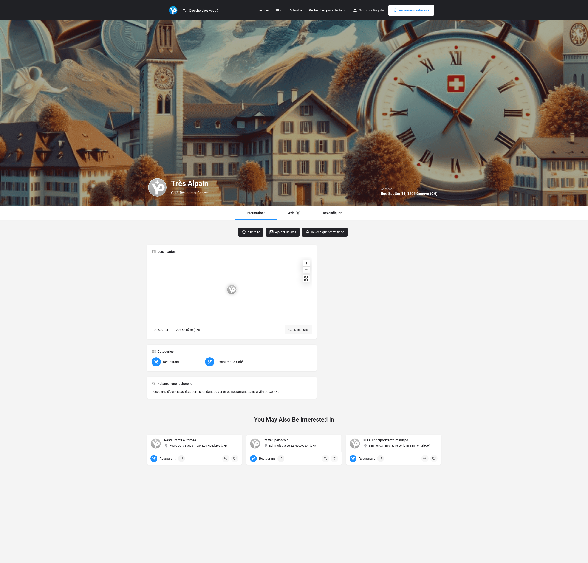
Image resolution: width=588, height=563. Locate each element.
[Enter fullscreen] (306, 278)
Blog (279, 10)
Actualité (295, 10)
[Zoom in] (306, 263)
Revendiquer (332, 213)
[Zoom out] (306, 269)
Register (379, 10)
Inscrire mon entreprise (413, 10)
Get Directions (298, 330)
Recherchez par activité (325, 10)
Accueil (264, 10)
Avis (293, 213)
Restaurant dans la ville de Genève (255, 392)
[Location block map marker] (232, 289)
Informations (255, 213)
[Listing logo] (157, 187)
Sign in (363, 10)
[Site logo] (174, 10)
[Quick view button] (225, 458)
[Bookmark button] (234, 458)
